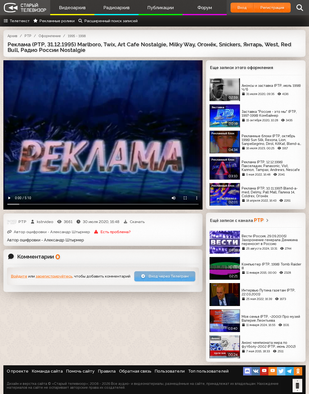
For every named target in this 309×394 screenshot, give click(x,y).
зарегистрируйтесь (54, 276)
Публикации (160, 7)
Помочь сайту (80, 371)
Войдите (19, 276)
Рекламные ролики (57, 21)
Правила (107, 371)
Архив (12, 36)
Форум (204, 7)
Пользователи (170, 371)
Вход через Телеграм (168, 276)
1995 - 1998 (77, 36)
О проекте (17, 371)
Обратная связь (135, 371)
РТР (28, 36)
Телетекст (20, 21)
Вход (242, 7)
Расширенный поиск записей (111, 21)
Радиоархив (116, 7)
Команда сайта (47, 371)
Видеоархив (72, 7)
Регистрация (272, 7)
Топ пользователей (208, 371)
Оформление (50, 36)
